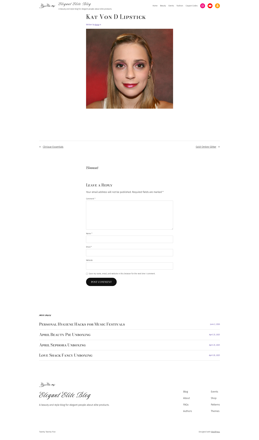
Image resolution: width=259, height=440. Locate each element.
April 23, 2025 (214, 335)
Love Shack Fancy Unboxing (66, 355)
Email (89, 247)
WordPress (215, 432)
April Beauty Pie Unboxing (65, 334)
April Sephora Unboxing (62, 345)
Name (89, 233)
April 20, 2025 (214, 355)
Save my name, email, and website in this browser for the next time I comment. (122, 274)
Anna (97, 24)
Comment (90, 199)
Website (89, 260)
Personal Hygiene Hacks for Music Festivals (82, 324)
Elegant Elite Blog (75, 4)
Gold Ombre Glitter (206, 146)
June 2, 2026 (215, 324)
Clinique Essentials (53, 146)
